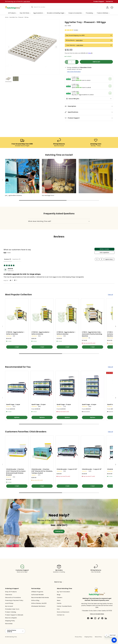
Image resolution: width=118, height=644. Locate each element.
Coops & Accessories (75, 13)
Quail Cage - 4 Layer (89, 404)
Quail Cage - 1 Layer (13, 404)
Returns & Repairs (11, 618)
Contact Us (109, 1)
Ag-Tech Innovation (63, 592)
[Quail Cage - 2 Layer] (42, 386)
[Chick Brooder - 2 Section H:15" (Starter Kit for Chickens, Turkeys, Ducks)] (42, 451)
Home (6, 17)
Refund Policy (98, 636)
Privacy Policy (78, 636)
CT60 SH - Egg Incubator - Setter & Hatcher (15, 333)
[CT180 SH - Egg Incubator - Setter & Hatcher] (67, 314)
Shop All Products (11, 592)
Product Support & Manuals (14, 615)
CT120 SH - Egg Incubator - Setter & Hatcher (40, 333)
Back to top (58, 582)
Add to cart (96, 62)
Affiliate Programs (37, 592)
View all (110, 294)
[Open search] (97, 259)
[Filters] (102, 259)
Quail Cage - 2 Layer (38, 404)
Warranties (8, 624)
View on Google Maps (97, 614)
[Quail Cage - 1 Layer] (16, 386)
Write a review (104, 249)
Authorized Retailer (37, 595)
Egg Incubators (38, 13)
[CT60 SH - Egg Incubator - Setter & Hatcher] (16, 314)
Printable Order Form (12, 609)
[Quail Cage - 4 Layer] (92, 386)
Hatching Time (13, 636)
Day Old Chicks (24, 13)
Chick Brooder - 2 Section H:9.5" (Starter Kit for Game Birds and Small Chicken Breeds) (15, 472)
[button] (112, 7)
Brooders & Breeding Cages (55, 13)
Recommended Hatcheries (40, 597)
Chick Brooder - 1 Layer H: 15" (92, 469)
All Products (12, 13)
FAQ (58, 609)
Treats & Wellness (102, 13)
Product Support (99, 1)
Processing (89, 13)
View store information (74, 71)
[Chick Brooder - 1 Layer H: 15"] (92, 451)
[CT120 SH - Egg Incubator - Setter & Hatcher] (42, 314)
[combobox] (63, 7)
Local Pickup (9, 603)
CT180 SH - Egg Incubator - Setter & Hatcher (66, 333)
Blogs (58, 595)
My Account (9, 606)
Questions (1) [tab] (16, 259)
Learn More (79, 40)
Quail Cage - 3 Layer (64, 404)
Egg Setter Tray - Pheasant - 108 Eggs (19, 17)
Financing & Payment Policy (14, 600)
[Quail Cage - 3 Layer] (67, 386)
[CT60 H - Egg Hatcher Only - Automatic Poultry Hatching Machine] (92, 314)
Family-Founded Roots (64, 606)
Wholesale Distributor (38, 606)
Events (59, 603)
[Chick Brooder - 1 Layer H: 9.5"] (67, 451)
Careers (59, 597)
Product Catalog (10, 612)
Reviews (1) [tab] (7, 259)
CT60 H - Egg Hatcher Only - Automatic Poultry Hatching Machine (92, 334)
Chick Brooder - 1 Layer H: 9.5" (67, 469)
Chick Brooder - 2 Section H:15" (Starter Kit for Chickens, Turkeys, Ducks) (42, 471)
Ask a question (104, 252)
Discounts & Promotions (13, 597)
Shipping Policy (10, 621)
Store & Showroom (63, 612)
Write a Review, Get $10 (38, 603)
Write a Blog (35, 600)
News (58, 600)
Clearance (8, 595)
